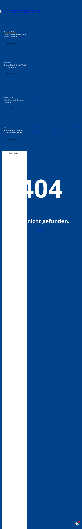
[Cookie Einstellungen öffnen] (4, 526)
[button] (11, 43)
